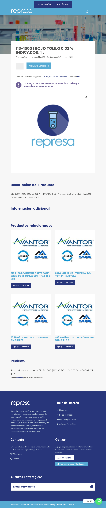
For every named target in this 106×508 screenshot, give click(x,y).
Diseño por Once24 (65, 504)
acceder (19, 378)
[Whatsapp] (98, 501)
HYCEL (45, 76)
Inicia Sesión (44, 4)
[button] (86, 97)
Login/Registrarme (67, 419)
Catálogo (63, 4)
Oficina (16, 458)
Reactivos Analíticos (58, 76)
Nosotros (63, 410)
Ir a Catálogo (65, 458)
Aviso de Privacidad (67, 424)
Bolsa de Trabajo (66, 415)
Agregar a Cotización (39, 65)
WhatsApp (17, 454)
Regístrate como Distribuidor (72, 464)
